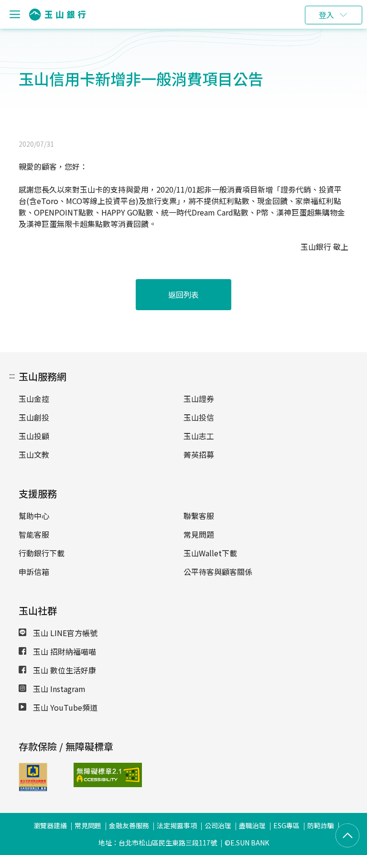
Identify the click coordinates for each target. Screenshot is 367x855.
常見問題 (199, 534)
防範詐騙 (320, 825)
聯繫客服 (199, 515)
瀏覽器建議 (50, 825)
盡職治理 (252, 825)
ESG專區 (286, 825)
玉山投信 (199, 417)
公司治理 (218, 825)
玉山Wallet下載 (210, 553)
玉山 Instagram (58, 688)
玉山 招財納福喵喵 (63, 651)
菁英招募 (199, 454)
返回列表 (183, 294)
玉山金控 (34, 398)
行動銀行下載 (42, 553)
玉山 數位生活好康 (63, 670)
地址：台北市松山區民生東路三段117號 (157, 842)
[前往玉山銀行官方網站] (57, 15)
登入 (326, 15)
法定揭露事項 (177, 825)
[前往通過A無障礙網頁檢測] (94, 775)
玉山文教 (34, 454)
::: (12, 375)
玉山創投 (34, 417)
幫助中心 (34, 515)
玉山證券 (199, 398)
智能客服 (34, 534)
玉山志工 (199, 436)
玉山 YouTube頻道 (64, 707)
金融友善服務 (129, 825)
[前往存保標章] (33, 788)
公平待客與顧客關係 (218, 571)
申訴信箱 (34, 571)
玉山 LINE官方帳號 (64, 633)
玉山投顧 (34, 436)
